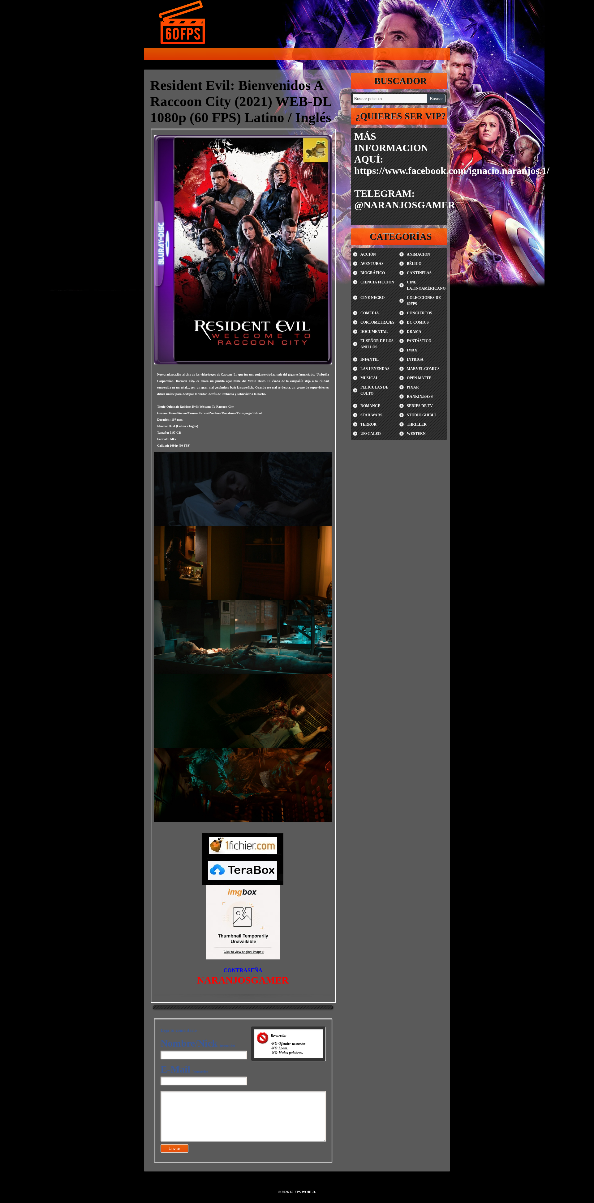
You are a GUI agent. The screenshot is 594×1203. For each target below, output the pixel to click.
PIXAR (413, 387)
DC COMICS (418, 322)
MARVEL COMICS (423, 369)
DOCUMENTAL (374, 331)
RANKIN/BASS (420, 396)
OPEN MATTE (419, 378)
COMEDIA (369, 313)
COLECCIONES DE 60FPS (424, 300)
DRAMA (414, 331)
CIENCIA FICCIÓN (377, 282)
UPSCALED (370, 433)
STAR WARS (371, 415)
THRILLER (417, 424)
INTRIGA (415, 359)
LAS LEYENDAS (375, 369)
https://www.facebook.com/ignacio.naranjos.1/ (451, 170)
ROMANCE (370, 406)
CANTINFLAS (419, 273)
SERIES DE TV (420, 406)
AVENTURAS (372, 263)
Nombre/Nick (198, 1043)
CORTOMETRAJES (377, 322)
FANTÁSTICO (419, 341)
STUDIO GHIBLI (421, 415)
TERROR (368, 424)
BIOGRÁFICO (372, 273)
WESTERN (416, 433)
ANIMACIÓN (418, 254)
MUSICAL (369, 378)
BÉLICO (414, 263)
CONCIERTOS (419, 313)
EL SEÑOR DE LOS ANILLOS (377, 344)
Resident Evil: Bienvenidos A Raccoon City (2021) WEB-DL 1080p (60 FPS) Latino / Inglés (240, 101)
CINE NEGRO (372, 297)
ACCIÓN (368, 254)
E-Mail (184, 1069)
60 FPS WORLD (182, 23)
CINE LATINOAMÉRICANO (426, 285)
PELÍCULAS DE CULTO (374, 390)
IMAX (412, 350)
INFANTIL (369, 359)
